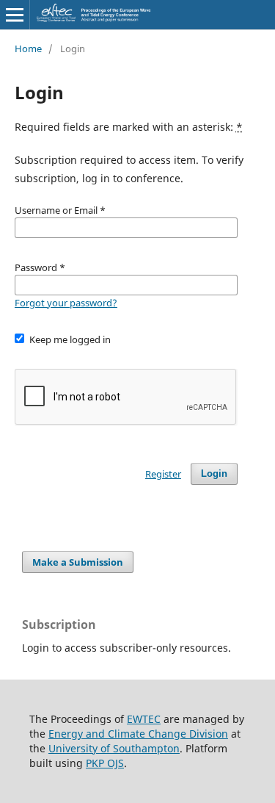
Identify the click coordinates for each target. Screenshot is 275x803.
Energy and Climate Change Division (138, 734)
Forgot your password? (66, 302)
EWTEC (144, 719)
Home (28, 48)
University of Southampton (114, 748)
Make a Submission (77, 562)
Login (214, 473)
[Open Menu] (14, 14)
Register (163, 473)
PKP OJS (105, 763)
